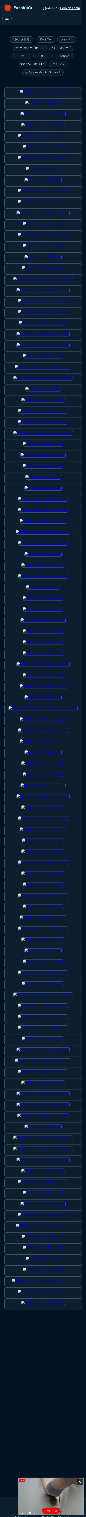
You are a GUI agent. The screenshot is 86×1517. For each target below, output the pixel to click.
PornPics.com (70, 8)
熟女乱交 (64, 55)
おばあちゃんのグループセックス (43, 72)
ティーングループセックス (29, 47)
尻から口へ (46, 39)
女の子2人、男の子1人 (32, 64)
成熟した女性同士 (21, 39)
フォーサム (67, 39)
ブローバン (59, 64)
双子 (43, 55)
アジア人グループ (61, 47)
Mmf (22, 55)
